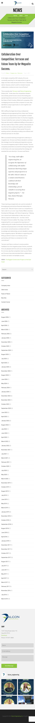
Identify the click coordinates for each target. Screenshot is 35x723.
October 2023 (5, 404)
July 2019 (4, 495)
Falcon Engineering (25, 91)
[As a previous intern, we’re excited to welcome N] (9, 703)
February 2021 (5, 462)
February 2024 (5, 387)
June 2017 (4, 570)
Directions (4, 635)
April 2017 (4, 578)
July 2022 (4, 429)
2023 (20, 15)
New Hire (3, 298)
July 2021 (4, 454)
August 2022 (5, 425)
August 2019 (5, 491)
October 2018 (5, 520)
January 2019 (5, 512)
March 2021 (4, 458)
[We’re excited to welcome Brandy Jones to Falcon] (26, 687)
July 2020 (4, 470)
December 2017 (5, 545)
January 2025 (5, 367)
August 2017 (5, 561)
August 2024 (5, 375)
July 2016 (4, 594)
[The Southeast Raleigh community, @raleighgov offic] (26, 703)
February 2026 (5, 333)
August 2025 (5, 354)
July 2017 (4, 565)
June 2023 (4, 412)
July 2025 (4, 358)
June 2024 (4, 379)
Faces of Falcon (5, 294)
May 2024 (4, 383)
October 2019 (5, 487)
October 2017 (5, 553)
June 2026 (4, 321)
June (26, 15)
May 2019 (4, 503)
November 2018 (5, 516)
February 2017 (5, 586)
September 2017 (6, 557)
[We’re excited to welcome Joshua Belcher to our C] (9, 687)
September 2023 (6, 408)
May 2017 (4, 574)
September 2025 (6, 350)
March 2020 (4, 478)
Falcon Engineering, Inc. (17, 716)
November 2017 (5, 549)
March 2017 (4, 582)
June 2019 (4, 499)
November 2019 (5, 483)
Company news (13, 73)
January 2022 (5, 445)
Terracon (15, 91)
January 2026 (5, 338)
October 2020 (5, 466)
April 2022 (4, 437)
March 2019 (4, 507)
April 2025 (4, 362)
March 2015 (4, 599)
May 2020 (4, 474)
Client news (19, 73)
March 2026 (4, 329)
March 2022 (4, 441)
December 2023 (5, 396)
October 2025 (5, 346)
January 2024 (5, 391)
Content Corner (5, 302)
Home (15, 15)
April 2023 (4, 416)
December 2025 (5, 342)
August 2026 (5, 317)
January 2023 (5, 420)
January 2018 (5, 541)
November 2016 (5, 590)
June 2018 (4, 532)
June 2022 (4, 433)
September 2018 (6, 524)
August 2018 (5, 528)
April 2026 (4, 325)
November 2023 (5, 400)
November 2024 (5, 371)
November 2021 (5, 449)
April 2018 (4, 536)
